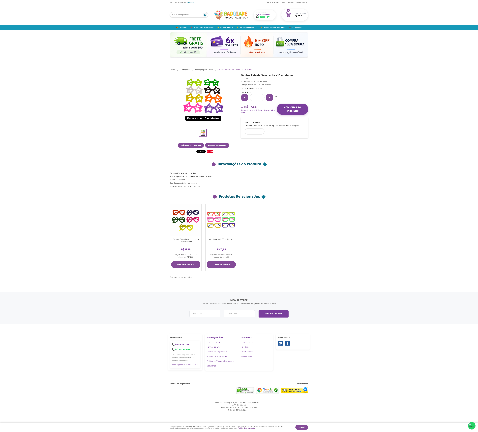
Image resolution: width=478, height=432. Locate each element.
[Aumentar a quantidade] (269, 97)
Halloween (183, 27)
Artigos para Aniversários (203, 27)
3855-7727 (264, 14)
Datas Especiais (226, 27)
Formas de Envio (214, 347)
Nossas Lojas (246, 356)
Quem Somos (273, 2)
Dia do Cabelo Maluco (248, 27)
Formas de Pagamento (217, 352)
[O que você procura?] (205, 15)
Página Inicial (247, 342)
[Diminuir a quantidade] (244, 97)
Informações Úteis (215, 337)
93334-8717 (264, 17)
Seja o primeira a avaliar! (251, 89)
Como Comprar (213, 342)
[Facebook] (287, 343)
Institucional (246, 337)
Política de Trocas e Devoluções (220, 361)
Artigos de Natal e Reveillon (274, 27)
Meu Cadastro (302, 2)
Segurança (211, 366)
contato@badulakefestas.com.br (185, 365)
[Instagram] (280, 343)
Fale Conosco (288, 2)
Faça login (190, 2)
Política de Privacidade (217, 356)
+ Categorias (297, 27)
